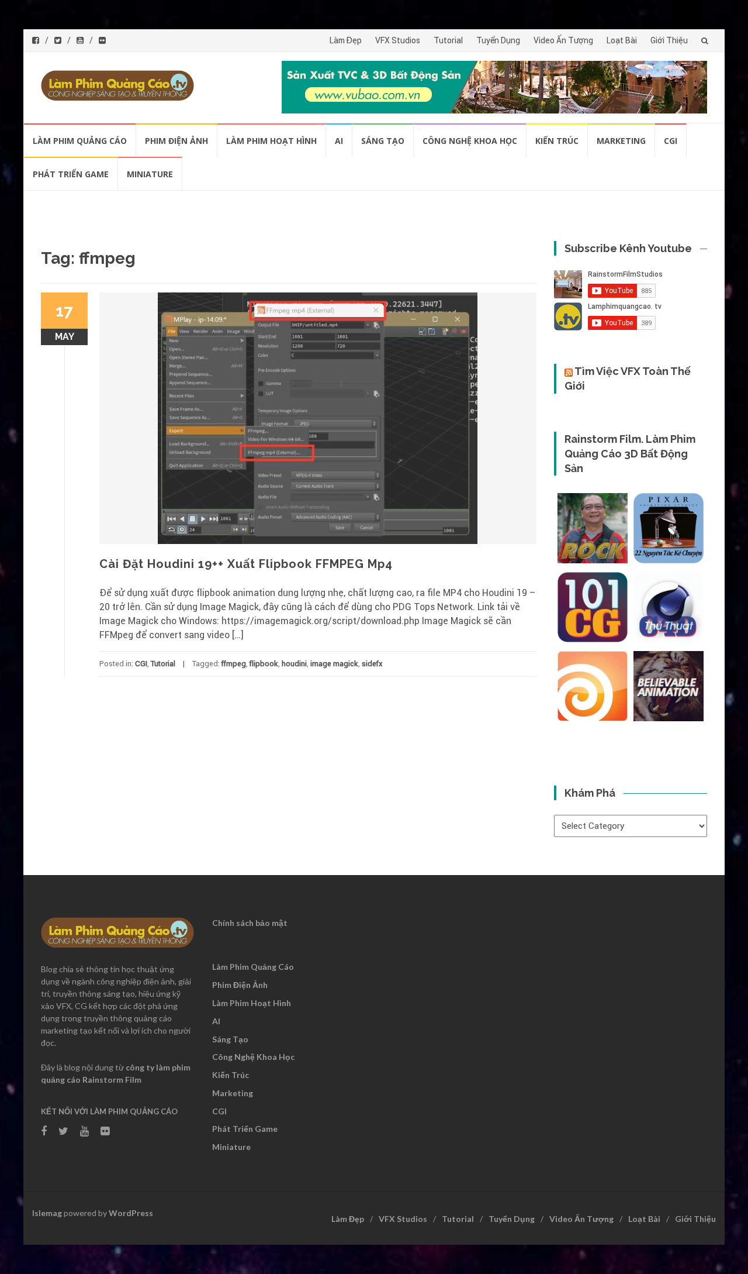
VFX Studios (397, 40)
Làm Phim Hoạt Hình (271, 140)
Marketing (621, 140)
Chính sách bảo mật (250, 923)
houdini (294, 663)
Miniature (150, 174)
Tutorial (448, 40)
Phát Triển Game (71, 174)
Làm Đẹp (346, 40)
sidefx (372, 663)
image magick (334, 663)
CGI (670, 140)
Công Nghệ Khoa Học (470, 140)
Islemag (47, 1213)
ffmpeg (233, 663)
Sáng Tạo (382, 140)
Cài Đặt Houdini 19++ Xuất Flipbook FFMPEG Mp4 (246, 564)
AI (339, 140)
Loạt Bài (622, 40)
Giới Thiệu (669, 40)
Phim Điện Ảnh (176, 140)
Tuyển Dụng (498, 40)
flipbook (264, 663)
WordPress (131, 1213)
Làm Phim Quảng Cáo (80, 140)
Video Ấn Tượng (563, 40)
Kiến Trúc (557, 140)
